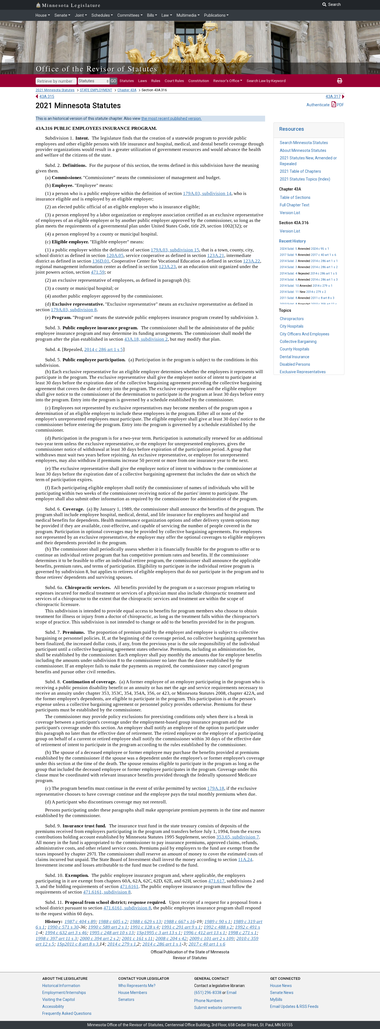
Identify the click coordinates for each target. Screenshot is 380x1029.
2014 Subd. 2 (288, 261)
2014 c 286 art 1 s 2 (324, 267)
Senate (61, 15)
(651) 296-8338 (207, 992)
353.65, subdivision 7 (237, 837)
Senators (126, 999)
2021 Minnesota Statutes (55, 90)
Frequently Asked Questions (67, 1013)
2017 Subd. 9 (288, 255)
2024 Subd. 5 (288, 249)
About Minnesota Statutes (303, 150)
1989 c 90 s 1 (217, 921)
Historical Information (61, 985)
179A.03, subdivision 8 (74, 309)
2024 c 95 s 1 (320, 249)
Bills (150, 15)
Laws (142, 80)
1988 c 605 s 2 (112, 921)
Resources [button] (291, 129)
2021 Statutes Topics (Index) (305, 179)
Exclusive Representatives (303, 372)
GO (113, 80)
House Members (132, 992)
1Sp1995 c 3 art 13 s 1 (159, 932)
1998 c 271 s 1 (242, 932)
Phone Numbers (208, 1000)
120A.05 (115, 255)
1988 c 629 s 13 (145, 921)
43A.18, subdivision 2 (146, 339)
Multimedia (186, 15)
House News (281, 985)
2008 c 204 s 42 (171, 938)
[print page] (339, 80)
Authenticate (318, 105)
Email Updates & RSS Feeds (294, 1006)
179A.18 (215, 788)
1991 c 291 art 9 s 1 (181, 927)
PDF (340, 105)
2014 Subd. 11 (289, 292)
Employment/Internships (64, 992)
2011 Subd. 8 (288, 298)
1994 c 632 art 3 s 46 (66, 932)
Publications (215, 15)
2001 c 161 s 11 (137, 938)
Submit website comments (218, 1007)
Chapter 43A (126, 90)
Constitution (198, 80)
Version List (290, 213)
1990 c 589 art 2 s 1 (107, 927)
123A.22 (251, 261)
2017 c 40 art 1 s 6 (323, 255)
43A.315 (47, 96)
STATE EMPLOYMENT (96, 90)
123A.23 (167, 266)
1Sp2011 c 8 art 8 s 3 (77, 944)
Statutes (127, 80)
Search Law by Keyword (266, 80)
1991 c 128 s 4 (144, 927)
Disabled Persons (295, 364)
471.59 (98, 272)
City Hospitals (291, 326)
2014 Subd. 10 (289, 286)
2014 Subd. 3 (288, 267)
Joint (79, 15)
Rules (155, 80)
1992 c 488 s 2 (218, 927)
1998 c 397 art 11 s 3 (56, 938)
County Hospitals (294, 349)
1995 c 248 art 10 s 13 (112, 932)
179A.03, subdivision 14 (207, 193)
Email (231, 992)
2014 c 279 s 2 (316, 292)
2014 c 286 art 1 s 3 (324, 279)
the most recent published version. (171, 118)
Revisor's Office (226, 80)
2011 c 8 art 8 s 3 (322, 298)
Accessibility (53, 1006)
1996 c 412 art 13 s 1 (204, 932)
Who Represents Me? (137, 985)
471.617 (216, 881)
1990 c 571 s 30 (63, 927)
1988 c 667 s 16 (179, 921)
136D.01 (100, 261)
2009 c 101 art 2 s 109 (211, 938)
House (41, 15)
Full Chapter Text (294, 205)
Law (165, 15)
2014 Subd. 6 (288, 279)
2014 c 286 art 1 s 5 (323, 273)
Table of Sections (295, 197)
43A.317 (333, 96)
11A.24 (245, 859)
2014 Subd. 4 (288, 273)
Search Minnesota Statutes (304, 142)
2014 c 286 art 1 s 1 (324, 261)
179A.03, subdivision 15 (175, 250)
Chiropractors (292, 318)
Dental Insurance (294, 357)
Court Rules (174, 80)
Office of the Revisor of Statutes (96, 68)
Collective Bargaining (298, 341)
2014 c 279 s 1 (322, 286)
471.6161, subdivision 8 (107, 892)
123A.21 (215, 255)
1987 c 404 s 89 (80, 921)
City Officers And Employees (304, 334)
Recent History (292, 241)
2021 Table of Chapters (300, 171)
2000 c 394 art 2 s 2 (99, 938)
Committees (128, 15)
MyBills (276, 999)
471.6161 (129, 886)
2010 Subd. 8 (288, 304)
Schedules (101, 15)
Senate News (281, 992)
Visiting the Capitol (58, 999)
